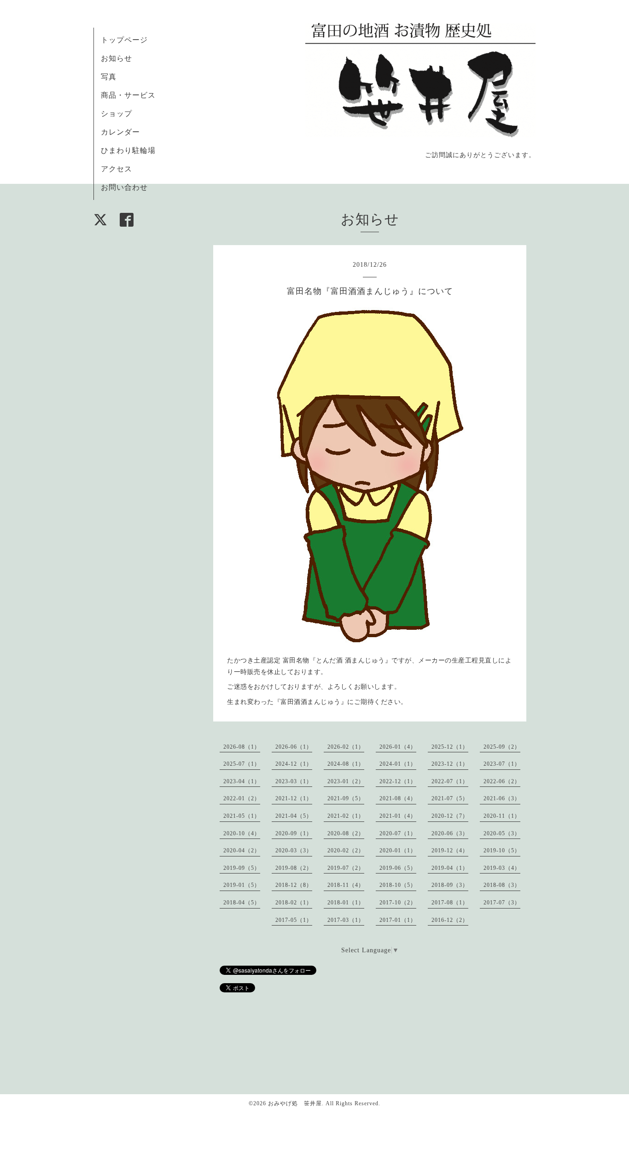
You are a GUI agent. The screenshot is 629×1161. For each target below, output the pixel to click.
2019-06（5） (397, 868)
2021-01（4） (397, 816)
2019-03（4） (501, 868)
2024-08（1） (345, 764)
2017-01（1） (397, 920)
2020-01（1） (397, 850)
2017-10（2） (397, 902)
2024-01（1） (397, 764)
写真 (108, 77)
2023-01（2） (345, 781)
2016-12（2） (449, 920)
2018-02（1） (293, 902)
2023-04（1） (241, 781)
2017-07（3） (501, 902)
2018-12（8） (293, 885)
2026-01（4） (397, 747)
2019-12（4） (449, 850)
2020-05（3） (501, 833)
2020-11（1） (501, 816)
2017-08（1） (449, 902)
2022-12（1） (397, 781)
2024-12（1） (293, 764)
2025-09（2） (501, 747)
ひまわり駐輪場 (128, 150)
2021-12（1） (293, 798)
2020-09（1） (293, 833)
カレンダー (120, 132)
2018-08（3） (501, 885)
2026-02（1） (345, 747)
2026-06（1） (293, 747)
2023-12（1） (449, 764)
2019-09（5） (241, 868)
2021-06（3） (501, 798)
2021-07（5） (449, 798)
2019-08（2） (293, 868)
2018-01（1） (345, 902)
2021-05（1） (241, 816)
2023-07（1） (501, 764)
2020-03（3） (293, 850)
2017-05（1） (293, 920)
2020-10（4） (241, 833)
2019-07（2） (345, 868)
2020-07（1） (397, 833)
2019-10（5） (501, 850)
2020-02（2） (345, 850)
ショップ (116, 113)
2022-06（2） (501, 781)
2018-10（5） (397, 885)
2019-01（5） (241, 885)
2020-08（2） (345, 833)
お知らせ (116, 58)
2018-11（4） (345, 885)
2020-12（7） (449, 816)
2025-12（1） (449, 747)
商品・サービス (128, 95)
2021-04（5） (293, 816)
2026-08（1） (241, 747)
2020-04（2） (241, 850)
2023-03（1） (293, 781)
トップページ (124, 40)
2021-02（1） (345, 816)
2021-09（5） (345, 798)
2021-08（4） (397, 798)
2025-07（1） (241, 764)
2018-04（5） (241, 902)
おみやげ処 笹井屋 (295, 1103)
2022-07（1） (449, 781)
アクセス (116, 169)
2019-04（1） (449, 868)
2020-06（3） (449, 833)
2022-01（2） (241, 798)
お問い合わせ (124, 187)
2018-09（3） (449, 885)
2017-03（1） (345, 920)
